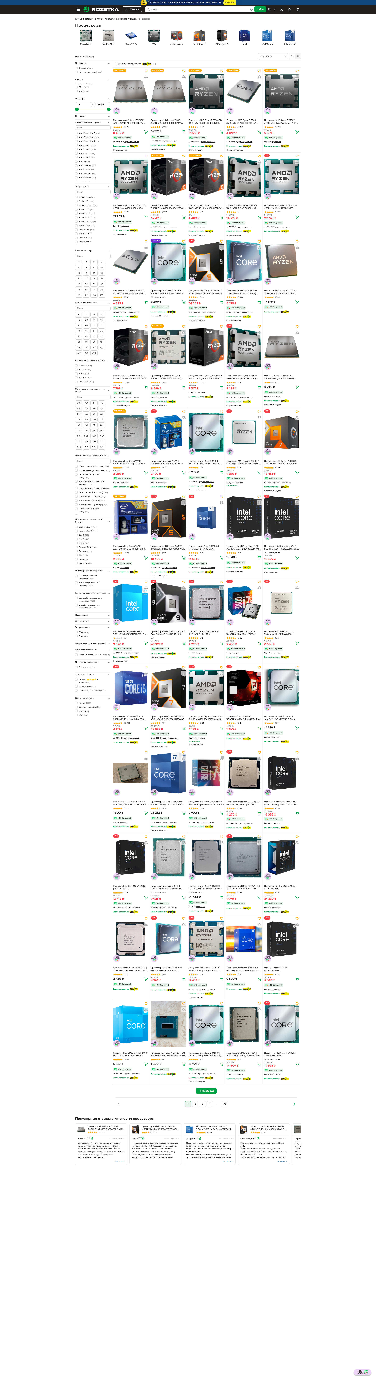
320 (94, 353)
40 (79, 337)
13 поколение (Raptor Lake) (89, 510)
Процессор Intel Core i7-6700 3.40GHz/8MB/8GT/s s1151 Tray (241, 633)
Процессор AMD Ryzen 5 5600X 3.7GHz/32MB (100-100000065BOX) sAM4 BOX (130, 377)
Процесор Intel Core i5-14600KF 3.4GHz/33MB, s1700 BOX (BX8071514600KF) (204, 548)
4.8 (78, 409)
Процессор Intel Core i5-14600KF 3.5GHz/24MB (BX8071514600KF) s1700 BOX (215, 1128)
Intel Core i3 (87, 145)
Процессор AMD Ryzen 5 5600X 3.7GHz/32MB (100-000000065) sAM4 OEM (128, 292)
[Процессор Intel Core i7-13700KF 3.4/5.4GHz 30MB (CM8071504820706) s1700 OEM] (281, 1024)
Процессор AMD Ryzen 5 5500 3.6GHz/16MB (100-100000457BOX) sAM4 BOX (205, 207)
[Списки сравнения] (290, 9)
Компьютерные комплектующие (120, 19)
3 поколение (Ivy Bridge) (93, 505)
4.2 (86, 403)
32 (86, 284)
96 (79, 295)
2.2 (94, 425)
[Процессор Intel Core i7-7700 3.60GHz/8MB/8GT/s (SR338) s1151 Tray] (130, 432)
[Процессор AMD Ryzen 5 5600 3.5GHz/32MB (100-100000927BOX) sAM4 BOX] (168, 177)
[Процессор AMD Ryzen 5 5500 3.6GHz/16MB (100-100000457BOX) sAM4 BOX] (206, 177)
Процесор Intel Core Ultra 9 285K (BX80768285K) (280, 887)
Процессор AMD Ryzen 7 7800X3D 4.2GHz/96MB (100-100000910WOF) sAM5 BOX (281, 462)
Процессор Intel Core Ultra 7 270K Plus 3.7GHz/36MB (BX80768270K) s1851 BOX (242, 548)
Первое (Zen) (87, 547)
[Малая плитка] (298, 56)
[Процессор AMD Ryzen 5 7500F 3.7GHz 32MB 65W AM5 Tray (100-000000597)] (281, 91)
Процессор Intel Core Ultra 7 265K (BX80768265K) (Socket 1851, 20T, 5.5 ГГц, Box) (280, 803)
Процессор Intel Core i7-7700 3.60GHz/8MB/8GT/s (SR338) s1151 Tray (129, 462)
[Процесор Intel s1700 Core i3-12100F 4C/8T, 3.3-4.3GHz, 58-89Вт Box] (130, 1024)
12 (102, 268)
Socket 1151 (86, 202)
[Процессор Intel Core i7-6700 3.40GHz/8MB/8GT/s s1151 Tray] (244, 602)
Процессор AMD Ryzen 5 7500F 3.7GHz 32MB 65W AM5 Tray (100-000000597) (280, 122)
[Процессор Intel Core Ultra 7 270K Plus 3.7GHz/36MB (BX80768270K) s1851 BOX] (244, 517)
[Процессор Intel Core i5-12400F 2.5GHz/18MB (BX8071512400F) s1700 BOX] (244, 262)
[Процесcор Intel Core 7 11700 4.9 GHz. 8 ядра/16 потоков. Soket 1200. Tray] (244, 939)
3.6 (78, 403)
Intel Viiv (84, 162)
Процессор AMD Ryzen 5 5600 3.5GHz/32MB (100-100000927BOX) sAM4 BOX (168, 207)
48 (101, 284)
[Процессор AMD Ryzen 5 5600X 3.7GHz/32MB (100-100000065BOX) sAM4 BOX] (130, 347)
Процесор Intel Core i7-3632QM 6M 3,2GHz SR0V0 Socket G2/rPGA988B (168, 1054)
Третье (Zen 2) (88, 531)
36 (101, 331)
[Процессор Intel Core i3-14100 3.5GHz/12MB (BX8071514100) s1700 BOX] (130, 602)
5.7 (94, 414)
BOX (84, 632)
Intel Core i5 (87, 149)
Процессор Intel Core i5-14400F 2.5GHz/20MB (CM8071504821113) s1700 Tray (205, 462)
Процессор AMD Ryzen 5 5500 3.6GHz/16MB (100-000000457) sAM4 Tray (241, 122)
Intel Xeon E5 (87, 166)
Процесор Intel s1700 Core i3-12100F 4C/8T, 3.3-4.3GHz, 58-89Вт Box (130, 1054)
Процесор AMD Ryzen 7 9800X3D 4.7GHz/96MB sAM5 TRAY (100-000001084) (280, 207)
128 (94, 295)
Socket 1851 (86, 230)
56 (79, 290)
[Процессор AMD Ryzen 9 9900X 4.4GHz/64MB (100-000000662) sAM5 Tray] (206, 939)
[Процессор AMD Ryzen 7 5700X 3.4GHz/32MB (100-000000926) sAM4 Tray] (130, 91)
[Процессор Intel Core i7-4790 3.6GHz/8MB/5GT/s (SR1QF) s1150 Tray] (130, 517)
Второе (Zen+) (88, 527)
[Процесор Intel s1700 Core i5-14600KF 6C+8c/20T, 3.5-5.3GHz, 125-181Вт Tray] (281, 688)
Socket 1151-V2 (88, 205)
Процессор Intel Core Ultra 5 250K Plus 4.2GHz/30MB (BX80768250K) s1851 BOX (280, 548)
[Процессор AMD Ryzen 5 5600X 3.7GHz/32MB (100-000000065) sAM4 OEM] (130, 262)
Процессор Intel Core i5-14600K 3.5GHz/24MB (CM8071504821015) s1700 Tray (205, 1054)
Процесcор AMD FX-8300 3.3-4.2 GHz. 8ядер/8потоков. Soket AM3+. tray (130, 803)
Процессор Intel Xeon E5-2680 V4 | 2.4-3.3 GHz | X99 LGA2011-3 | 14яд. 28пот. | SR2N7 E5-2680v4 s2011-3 (130, 969)
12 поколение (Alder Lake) (94, 467)
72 (225, 1104)
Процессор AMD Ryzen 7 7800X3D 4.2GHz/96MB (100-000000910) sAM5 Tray (205, 122)
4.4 (94, 403)
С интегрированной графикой (88, 577)
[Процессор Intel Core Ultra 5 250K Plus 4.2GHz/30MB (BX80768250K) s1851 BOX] (281, 517)
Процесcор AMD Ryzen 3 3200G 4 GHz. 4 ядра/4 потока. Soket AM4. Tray (242, 462)
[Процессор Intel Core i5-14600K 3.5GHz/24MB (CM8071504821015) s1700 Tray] (206, 1024)
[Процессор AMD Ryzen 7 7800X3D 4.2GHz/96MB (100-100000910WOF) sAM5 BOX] (281, 432)
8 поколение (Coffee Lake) (94, 489)
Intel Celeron (87, 178)
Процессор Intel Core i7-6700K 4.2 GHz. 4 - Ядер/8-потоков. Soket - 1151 (206, 803)
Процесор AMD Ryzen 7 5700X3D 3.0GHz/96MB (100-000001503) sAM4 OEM (280, 292)
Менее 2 (85, 366)
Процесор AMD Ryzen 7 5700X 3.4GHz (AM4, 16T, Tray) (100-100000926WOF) (279, 633)
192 (101, 348)
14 (79, 273)
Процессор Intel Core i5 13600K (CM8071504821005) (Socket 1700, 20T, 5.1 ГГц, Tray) (242, 1054)
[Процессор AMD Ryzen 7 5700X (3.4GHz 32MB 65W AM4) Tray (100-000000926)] (298, 1129)
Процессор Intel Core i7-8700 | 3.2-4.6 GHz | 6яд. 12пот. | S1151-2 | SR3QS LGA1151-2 (243, 803)
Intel (84, 91)
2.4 (78, 431)
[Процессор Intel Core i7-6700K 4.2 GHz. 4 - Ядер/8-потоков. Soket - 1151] (206, 773)
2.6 (78, 436)
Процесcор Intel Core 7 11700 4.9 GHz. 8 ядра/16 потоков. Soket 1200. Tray (243, 969)
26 (102, 279)
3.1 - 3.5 (85, 378)
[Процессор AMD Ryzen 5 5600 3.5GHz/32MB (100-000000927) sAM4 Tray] (168, 91)
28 (79, 284)
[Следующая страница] (294, 1104)
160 (101, 295)
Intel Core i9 (87, 158)
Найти (260, 9)
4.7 (101, 403)
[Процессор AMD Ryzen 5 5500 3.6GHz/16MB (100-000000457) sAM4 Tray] (244, 91)
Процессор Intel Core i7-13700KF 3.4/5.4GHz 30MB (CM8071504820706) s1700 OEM (280, 1054)
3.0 (86, 447)
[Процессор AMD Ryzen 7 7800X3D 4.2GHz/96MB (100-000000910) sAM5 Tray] (206, 91)
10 (94, 268)
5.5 (78, 414)
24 (94, 279)
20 (79, 279)
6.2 (101, 414)
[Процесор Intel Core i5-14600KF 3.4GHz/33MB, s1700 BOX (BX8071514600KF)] (206, 517)
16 (94, 273)
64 (86, 290)
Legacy (83, 559)
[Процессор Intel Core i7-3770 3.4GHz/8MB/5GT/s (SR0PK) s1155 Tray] (168, 432)
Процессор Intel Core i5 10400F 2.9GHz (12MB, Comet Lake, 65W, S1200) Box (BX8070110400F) (129, 718)
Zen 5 (84, 543)
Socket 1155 (86, 210)
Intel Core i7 (87, 154)
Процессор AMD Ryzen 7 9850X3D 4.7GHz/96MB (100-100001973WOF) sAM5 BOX (168, 718)
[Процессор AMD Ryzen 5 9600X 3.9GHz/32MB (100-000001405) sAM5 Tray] (244, 347)
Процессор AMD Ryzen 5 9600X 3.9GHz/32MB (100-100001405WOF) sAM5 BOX (168, 548)
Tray (83, 636)
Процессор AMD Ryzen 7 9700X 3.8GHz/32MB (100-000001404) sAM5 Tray (241, 207)
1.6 (101, 420)
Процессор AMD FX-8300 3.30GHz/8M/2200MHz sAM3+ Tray (243, 718)
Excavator (85, 551)
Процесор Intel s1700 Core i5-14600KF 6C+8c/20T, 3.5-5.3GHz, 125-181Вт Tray (280, 718)
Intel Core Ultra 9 (89, 141)
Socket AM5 (87, 226)
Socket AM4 (87, 222)
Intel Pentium (87, 174)
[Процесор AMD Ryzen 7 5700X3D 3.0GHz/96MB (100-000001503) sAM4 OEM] (281, 262)
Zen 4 (84, 539)
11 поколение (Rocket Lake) (94, 471)
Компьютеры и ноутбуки (91, 19)
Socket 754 (85, 242)
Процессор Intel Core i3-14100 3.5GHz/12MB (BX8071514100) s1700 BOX (130, 633)
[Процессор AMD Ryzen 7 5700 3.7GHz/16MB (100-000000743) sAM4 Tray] (281, 347)
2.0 (86, 425)
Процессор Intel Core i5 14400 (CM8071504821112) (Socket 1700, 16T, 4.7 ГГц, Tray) (167, 887)
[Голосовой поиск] (251, 9)
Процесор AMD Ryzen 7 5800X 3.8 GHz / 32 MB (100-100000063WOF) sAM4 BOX (205, 377)
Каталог (134, 9)
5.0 (94, 409)
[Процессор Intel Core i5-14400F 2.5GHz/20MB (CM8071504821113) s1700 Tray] (206, 432)
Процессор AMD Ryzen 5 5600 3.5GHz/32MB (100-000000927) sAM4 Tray (166, 122)
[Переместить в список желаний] (146, 71)
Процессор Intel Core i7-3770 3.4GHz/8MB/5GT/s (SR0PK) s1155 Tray (167, 462)
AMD (84, 87)
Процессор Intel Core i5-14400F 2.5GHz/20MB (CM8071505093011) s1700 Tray (167, 292)
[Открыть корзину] (298, 9)
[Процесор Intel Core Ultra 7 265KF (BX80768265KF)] (130, 857)
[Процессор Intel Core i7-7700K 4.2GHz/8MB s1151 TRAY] (206, 602)
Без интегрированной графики (89, 584)
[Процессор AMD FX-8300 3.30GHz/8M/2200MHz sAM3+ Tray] (244, 688)
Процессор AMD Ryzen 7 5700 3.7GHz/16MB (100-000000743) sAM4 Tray (279, 377)
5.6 (86, 414)
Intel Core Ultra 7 (89, 137)
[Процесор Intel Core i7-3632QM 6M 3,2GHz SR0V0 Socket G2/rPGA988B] (168, 1024)
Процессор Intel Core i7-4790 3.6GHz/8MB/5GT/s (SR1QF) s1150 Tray (129, 548)
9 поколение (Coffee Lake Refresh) (91, 483)
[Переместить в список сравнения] (146, 77)
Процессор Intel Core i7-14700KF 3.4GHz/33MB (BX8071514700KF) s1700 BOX (166, 803)
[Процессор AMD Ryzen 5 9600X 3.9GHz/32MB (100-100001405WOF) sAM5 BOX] (168, 517)
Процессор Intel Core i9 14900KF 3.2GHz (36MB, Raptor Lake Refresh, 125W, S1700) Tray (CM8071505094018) (206, 887)
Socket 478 (85, 234)
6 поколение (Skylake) (92, 497)
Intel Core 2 (86, 170)
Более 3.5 (86, 382)
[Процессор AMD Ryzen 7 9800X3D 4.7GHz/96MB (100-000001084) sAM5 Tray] (130, 177)
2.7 (78, 442)
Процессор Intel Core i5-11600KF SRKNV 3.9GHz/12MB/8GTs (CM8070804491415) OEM (166, 969)
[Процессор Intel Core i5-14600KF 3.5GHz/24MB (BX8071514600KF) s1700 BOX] (190, 1129)
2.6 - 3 (84, 374)
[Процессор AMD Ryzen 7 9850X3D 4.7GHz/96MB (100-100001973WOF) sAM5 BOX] (168, 688)
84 (101, 290)
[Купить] (146, 132)
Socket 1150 (87, 197)
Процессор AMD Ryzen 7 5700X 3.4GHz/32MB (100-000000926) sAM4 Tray (128, 122)
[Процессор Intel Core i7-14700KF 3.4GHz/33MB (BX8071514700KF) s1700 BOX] (168, 773)
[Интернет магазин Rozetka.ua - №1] (101, 9)
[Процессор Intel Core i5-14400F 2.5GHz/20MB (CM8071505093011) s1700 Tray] (168, 262)
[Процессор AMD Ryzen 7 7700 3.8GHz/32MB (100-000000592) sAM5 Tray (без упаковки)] (168, 347)
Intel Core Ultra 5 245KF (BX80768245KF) (275, 969)
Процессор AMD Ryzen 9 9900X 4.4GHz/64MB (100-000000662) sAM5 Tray (204, 969)
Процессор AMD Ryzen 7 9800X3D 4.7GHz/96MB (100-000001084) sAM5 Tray (129, 207)
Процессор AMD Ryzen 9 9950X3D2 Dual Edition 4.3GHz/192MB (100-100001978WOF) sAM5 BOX (168, 633)
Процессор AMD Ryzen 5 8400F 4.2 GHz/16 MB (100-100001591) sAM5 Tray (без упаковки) (206, 718)
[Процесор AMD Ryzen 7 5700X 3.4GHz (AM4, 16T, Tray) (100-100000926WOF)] (281, 602)
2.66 (94, 436)
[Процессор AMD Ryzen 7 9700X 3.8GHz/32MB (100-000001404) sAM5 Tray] (244, 177)
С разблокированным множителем (89, 606)
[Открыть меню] (78, 9)
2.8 (86, 442)
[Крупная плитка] (292, 56)
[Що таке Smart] (154, 64)
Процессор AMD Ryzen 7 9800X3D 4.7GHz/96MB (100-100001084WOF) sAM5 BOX (267, 1128)
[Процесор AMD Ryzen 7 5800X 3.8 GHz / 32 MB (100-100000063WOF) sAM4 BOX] (206, 347)
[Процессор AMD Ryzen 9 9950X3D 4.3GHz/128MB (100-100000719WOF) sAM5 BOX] (206, 262)
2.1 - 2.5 (85, 370)
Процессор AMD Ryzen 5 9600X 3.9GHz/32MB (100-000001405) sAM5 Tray (241, 377)
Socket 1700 (87, 218)
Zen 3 (84, 535)
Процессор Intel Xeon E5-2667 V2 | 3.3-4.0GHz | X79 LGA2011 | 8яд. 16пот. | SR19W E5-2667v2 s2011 (243, 887)
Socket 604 (85, 238)
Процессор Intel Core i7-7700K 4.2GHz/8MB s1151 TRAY (203, 633)
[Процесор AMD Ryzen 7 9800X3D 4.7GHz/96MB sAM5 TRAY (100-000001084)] (281, 177)
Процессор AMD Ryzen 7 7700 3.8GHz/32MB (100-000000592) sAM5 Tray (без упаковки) (166, 377)
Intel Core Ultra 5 (89, 133)
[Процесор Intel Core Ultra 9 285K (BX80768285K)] (281, 857)
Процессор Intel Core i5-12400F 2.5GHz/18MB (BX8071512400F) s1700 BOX (241, 292)
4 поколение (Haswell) (92, 501)
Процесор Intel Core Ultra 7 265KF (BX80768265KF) (129, 887)
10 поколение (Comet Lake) (89, 476)
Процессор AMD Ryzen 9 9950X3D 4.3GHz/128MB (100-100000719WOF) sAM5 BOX (206, 292)
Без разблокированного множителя (90, 599)
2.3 (101, 425)
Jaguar (83, 555)
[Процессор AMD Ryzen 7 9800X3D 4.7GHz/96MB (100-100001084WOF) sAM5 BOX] (244, 1129)
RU (269, 9)
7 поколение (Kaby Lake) (93, 493)
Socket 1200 (87, 214)
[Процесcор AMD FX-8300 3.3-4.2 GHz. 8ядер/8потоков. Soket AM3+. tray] (130, 773)
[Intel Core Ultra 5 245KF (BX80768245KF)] (281, 939)
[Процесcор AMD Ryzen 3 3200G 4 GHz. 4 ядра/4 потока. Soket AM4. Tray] (244, 432)
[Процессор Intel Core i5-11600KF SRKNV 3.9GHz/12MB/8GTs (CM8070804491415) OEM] (168, 939)
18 (102, 273)
